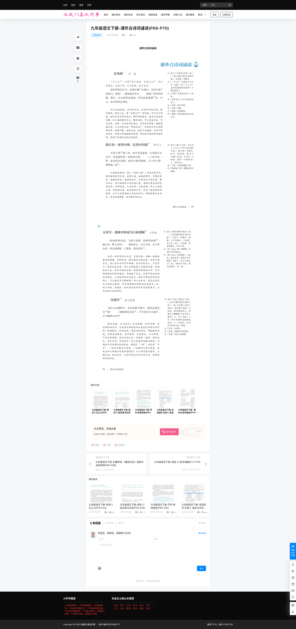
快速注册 (226, 15)
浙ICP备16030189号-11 (109, 624)
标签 (73, 5)
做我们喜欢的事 (88, 624)
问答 (89, 5)
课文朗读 (97, 35)
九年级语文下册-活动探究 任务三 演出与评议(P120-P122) (194, 508)
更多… (201, 14)
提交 (201, 568)
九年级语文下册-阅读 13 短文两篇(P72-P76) (177, 462)
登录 (214, 15)
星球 (81, 5)
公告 (65, 5)
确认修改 (202, 533)
